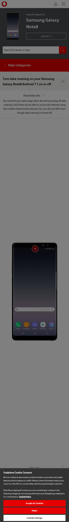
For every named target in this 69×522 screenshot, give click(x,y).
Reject (35, 510)
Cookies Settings (34, 518)
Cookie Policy (25, 496)
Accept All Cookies (34, 503)
